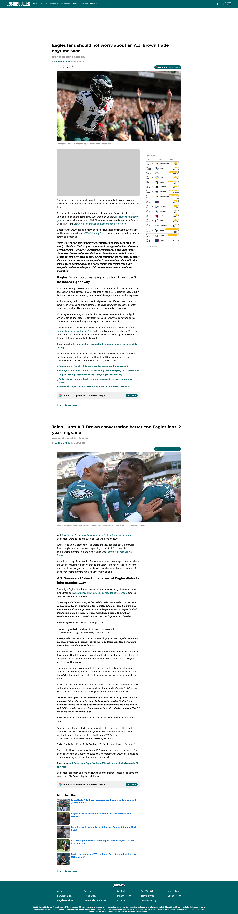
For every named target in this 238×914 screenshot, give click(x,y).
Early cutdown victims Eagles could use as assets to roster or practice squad (96, 380)
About (60, 891)
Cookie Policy (174, 895)
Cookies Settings (149, 900)
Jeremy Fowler (95, 233)
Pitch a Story (90, 895)
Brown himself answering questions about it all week (100, 223)
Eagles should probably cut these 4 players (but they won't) (90, 375)
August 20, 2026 (101, 632)
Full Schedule (152, 247)
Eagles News (71, 405)
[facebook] (217, 4)
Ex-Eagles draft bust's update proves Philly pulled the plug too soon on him (99, 370)
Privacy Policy (124, 895)
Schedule (54, 4)
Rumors (43, 4)
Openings (88, 891)
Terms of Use (147, 895)
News (34, 4)
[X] (223, 4)
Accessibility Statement (95, 900)
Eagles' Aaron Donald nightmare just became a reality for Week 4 (93, 366)
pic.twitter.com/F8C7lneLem (104, 735)
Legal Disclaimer (65, 900)
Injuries (84, 4)
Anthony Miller (63, 61)
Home (60, 405)
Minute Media (43, 907)
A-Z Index (122, 900)
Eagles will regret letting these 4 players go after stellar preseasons (95, 386)
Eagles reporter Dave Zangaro (100, 593)
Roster (75, 4)
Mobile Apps (174, 891)
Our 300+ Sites (148, 891)
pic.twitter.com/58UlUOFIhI (101, 629)
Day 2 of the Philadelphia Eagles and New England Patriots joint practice (97, 535)
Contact (121, 891)
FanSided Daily (64, 895)
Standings (65, 4)
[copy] (72, 67)
